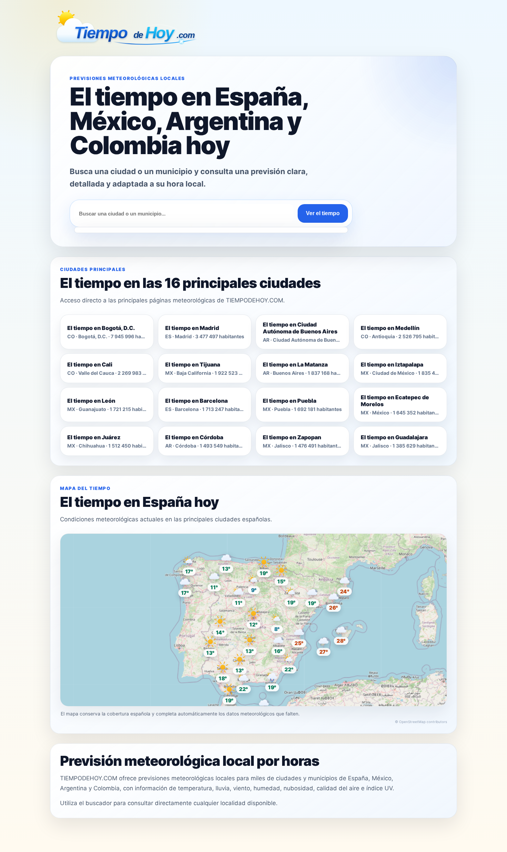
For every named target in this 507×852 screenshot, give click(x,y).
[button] (253, 616)
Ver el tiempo (323, 213)
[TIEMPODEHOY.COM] (127, 29)
